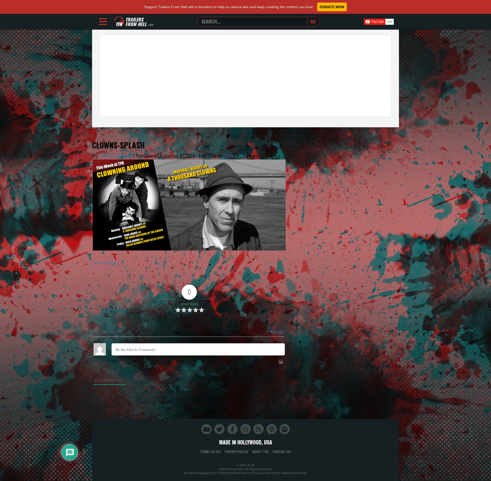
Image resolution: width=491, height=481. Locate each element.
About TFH (260, 451)
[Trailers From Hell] (119, 21)
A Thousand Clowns (117, 130)
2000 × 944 (234, 155)
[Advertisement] (245, 76)
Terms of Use (210, 451)
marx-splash (105, 262)
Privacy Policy (236, 451)
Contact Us (281, 451)
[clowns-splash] (189, 204)
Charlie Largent (115, 155)
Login (279, 331)
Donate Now (332, 7)
